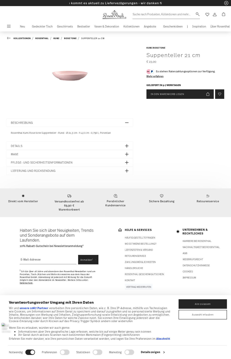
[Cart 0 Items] (223, 14)
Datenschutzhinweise (196, 265)
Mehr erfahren (155, 76)
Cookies (188, 271)
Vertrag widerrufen (138, 286)
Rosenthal (42, 38)
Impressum (189, 277)
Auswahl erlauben (202, 314)
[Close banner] (226, 3)
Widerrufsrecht (193, 259)
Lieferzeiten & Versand (139, 249)
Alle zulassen (203, 304)
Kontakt (130, 280)
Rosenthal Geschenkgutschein (144, 274)
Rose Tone (70, 38)
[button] (21, 27)
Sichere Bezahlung (162, 201)
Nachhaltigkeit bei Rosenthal (201, 247)
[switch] (65, 352)
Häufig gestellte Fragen (140, 237)
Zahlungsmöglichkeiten (140, 262)
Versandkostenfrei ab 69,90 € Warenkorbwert (69, 205)
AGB (185, 253)
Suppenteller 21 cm (92, 38)
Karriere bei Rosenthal (197, 241)
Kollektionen (22, 38)
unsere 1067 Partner (34, 308)
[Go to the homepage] (114, 14)
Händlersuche (134, 268)
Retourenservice (208, 201)
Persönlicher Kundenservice (115, 203)
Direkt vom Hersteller (23, 201)
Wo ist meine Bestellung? (140, 243)
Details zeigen (150, 352)
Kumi (56, 38)
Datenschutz (26, 283)
